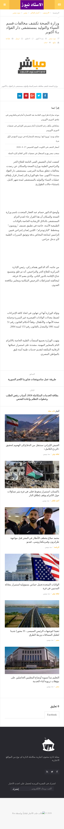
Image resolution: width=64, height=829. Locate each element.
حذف (46, 42)
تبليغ (54, 42)
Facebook (52, 714)
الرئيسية (56, 13)
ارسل (17, 38)
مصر (25, 13)
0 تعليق (27, 38)
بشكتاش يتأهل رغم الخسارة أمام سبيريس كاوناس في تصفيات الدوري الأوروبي (33, 128)
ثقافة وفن (55, 454)
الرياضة (56, 547)
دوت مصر (16, 13)
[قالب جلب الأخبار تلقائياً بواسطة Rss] (28, 813)
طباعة (8, 38)
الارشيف (46, 13)
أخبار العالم (35, 13)
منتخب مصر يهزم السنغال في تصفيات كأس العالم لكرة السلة (33, 153)
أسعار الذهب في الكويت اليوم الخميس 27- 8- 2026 (37, 147)
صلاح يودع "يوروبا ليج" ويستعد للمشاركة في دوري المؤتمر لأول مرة (33, 138)
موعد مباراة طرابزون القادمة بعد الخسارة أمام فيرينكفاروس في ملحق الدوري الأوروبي (32, 117)
